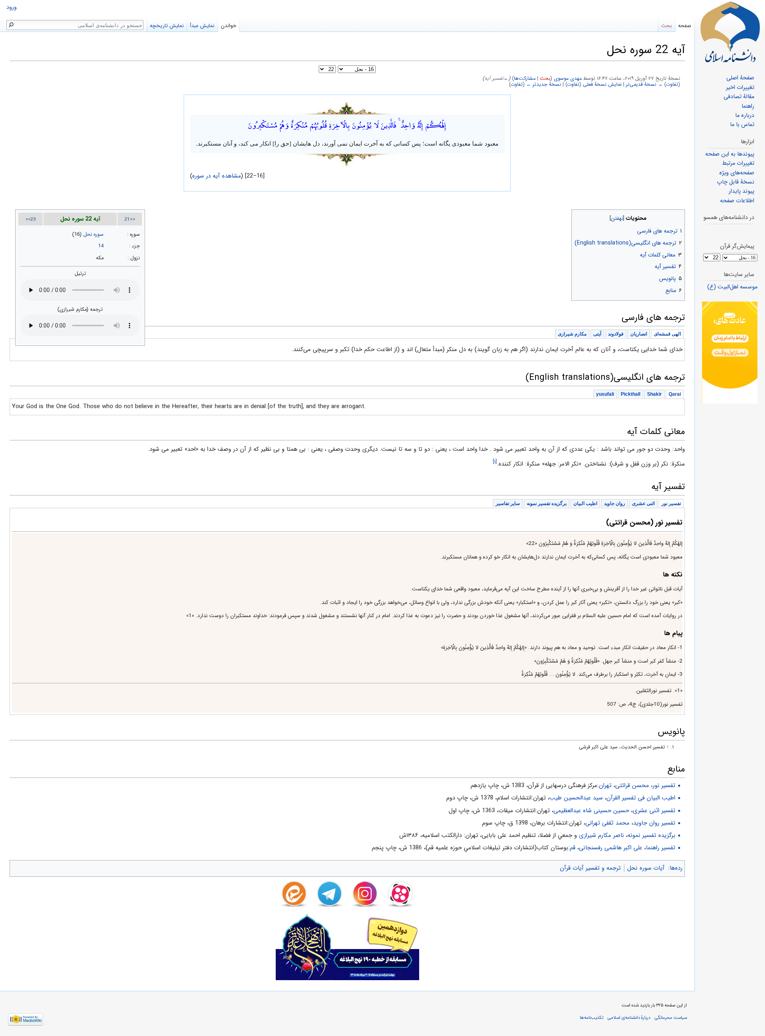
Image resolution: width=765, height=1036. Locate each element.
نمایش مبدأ (202, 26)
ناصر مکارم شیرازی (601, 835)
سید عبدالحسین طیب (576, 798)
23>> (31, 219)
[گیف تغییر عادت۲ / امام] (729, 352)
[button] (678, 216)
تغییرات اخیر (740, 87)
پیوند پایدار (741, 191)
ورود (11, 7)
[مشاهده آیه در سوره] (347, 107)
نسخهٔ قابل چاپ (735, 182)
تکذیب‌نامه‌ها (591, 1017)
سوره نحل (93, 235)
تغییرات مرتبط (738, 163)
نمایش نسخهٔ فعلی (602, 85)
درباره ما (744, 115)
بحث (545, 79)
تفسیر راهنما (660, 847)
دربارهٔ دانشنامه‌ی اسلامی (629, 1017)
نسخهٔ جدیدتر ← (543, 85)
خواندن (228, 26)
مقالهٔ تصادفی (739, 96)
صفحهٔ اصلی (740, 78)
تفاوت (672, 85)
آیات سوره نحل (646, 868)
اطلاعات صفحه (737, 200)
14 (101, 246)
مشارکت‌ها (525, 79)
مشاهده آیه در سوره (216, 176)
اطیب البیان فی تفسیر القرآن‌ (640, 798)
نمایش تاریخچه (167, 26)
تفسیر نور (664, 785)
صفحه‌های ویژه (736, 173)
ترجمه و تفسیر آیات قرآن (590, 868)
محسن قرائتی (632, 785)
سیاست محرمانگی (671, 1017)
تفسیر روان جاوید (654, 823)
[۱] (495, 462)
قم (572, 847)
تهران (605, 785)
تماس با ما (742, 124)
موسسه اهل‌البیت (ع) (732, 287)
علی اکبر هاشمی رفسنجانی (610, 847)
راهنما (747, 106)
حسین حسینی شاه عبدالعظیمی (591, 810)
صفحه (684, 26)
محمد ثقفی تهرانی (607, 823)
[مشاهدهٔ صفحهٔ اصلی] (730, 32)
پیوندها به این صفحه (729, 154)
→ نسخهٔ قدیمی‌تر (644, 85)
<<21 (129, 219)
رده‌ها (676, 868)
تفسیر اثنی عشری (654, 810)
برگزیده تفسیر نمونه (651, 835)
